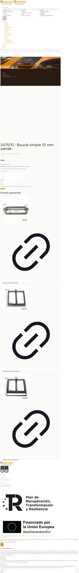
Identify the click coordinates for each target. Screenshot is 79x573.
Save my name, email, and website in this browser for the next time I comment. (16, 186)
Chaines (6, 29)
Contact (4, 47)
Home (4, 72)
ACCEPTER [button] (57, 539)
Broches (6, 26)
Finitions (4, 44)
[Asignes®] (19, 4)
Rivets (6, 37)
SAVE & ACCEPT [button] (3, 569)
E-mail (2, 184)
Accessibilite (2, 537)
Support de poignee (8, 41)
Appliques (6, 24)
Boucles (6, 31)
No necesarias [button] (3, 563)
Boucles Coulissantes (9, 33)
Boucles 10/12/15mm (6, 75)
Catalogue (4, 22)
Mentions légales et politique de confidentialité (24, 535)
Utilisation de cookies (37, 535)
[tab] (31, 156)
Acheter (4, 45)
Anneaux (6, 23)
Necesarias (4, 557)
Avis (4, 155)
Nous (7, 537)
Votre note (2, 171)
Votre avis (2, 179)
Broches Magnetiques (9, 27)
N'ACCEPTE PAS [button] (5, 540)
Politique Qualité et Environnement (48, 535)
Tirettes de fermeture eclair (10, 43)
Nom (1, 182)
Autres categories (8, 40)
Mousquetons (7, 34)
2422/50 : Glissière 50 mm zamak (10, 283)
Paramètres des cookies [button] (18, 540)
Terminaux (6, 38)
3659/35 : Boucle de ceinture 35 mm (11, 459)
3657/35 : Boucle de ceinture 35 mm (11, 371)
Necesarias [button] (2, 556)
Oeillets (6, 36)
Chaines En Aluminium (9, 30)
